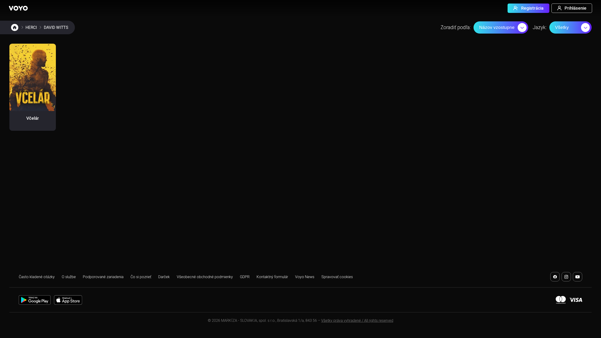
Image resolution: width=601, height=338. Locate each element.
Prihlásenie (575, 8)
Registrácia (532, 8)
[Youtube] (577, 276)
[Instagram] (566, 276)
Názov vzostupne (497, 27)
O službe (69, 277)
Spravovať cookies (337, 277)
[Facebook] (555, 276)
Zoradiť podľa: (456, 27)
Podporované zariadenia (103, 277)
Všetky (562, 27)
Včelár (32, 118)
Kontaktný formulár (272, 277)
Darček (164, 277)
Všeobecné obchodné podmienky (205, 277)
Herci (31, 27)
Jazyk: (540, 27)
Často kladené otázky (37, 277)
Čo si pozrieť (141, 277)
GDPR (245, 277)
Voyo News (304, 277)
